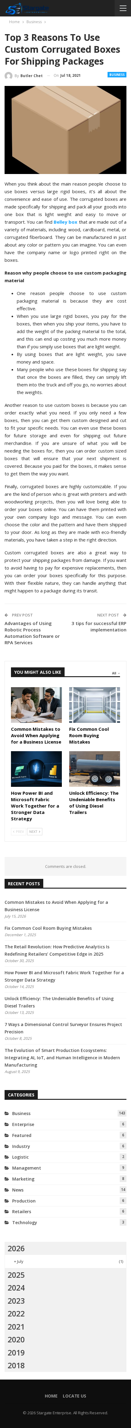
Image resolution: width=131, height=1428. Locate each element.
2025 (16, 1275)
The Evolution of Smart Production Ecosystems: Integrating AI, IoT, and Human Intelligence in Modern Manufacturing (62, 1057)
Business (117, 75)
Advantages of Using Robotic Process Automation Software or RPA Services (32, 632)
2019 (16, 1352)
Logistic (20, 1157)
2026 (16, 1248)
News (17, 1190)
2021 (16, 1326)
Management (26, 1168)
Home (51, 1396)
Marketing (23, 1179)
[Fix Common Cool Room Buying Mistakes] (94, 705)
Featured (21, 1135)
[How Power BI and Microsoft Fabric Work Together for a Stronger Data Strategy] (36, 769)
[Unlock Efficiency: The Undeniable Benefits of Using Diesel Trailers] (94, 769)
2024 (16, 1287)
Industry (21, 1146)
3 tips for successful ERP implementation (99, 626)
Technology (24, 1222)
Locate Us (74, 1396)
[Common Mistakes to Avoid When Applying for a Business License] (36, 705)
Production (24, 1201)
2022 (16, 1313)
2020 (16, 1339)
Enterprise (23, 1124)
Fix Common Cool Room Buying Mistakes (48, 928)
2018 (16, 1365)
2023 (16, 1300)
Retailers (21, 1211)
